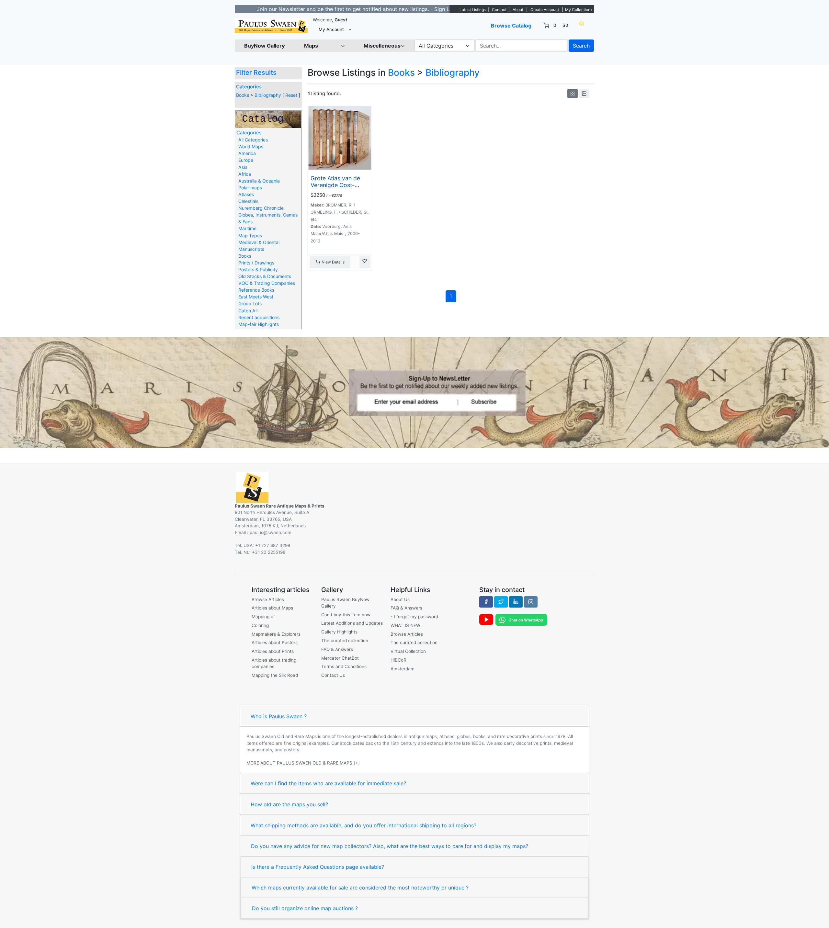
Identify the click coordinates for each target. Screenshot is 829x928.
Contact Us (333, 675)
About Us (400, 599)
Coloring (260, 625)
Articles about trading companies (274, 663)
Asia (242, 167)
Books (242, 95)
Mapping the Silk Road (275, 675)
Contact (499, 9)
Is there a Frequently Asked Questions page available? (317, 867)
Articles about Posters (275, 642)
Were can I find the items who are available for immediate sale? (328, 783)
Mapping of (263, 616)
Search (581, 45)
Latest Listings (473, 9)
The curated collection (344, 640)
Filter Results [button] (257, 72)
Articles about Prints (273, 651)
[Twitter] (501, 601)
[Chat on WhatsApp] (521, 619)
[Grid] (572, 93)
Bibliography (268, 95)
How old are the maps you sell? (289, 804)
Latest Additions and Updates (352, 623)
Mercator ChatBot (340, 658)
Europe (245, 160)
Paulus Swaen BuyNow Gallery (345, 603)
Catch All (247, 310)
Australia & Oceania (259, 181)
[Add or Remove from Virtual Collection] (364, 262)
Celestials (248, 201)
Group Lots (250, 303)
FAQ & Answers (337, 649)
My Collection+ (579, 9)
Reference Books (256, 290)
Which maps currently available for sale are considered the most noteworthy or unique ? (360, 887)
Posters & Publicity (258, 269)
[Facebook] (486, 601)
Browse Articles (268, 599)
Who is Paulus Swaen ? (279, 716)
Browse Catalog (511, 25)
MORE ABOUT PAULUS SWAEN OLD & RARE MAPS (299, 763)
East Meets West (255, 296)
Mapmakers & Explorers (276, 634)
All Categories (253, 139)
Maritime (247, 228)
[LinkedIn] (516, 601)
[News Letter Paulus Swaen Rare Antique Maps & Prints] (414, 392)
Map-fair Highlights (258, 324)
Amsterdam (402, 668)
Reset (291, 95)
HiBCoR (398, 660)
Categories (249, 87)
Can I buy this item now (345, 614)
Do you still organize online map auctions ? (305, 908)
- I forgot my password (414, 616)
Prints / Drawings (256, 262)
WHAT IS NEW (405, 625)
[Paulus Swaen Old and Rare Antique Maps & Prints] (271, 26)
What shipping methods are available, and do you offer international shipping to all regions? (363, 825)
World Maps (250, 146)
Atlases (246, 194)
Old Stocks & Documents (264, 276)
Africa (244, 174)
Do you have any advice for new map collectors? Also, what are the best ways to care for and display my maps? (389, 846)
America (247, 153)
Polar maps (250, 187)
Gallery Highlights (339, 631)
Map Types (250, 235)
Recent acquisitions (258, 317)
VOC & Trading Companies (266, 283)
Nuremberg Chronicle (261, 208)
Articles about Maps (272, 607)
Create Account (544, 9)
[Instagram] (531, 601)
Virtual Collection (408, 651)
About (518, 9)
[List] (584, 93)
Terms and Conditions (344, 666)
